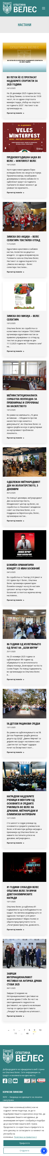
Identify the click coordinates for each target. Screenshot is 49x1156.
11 (16, 1033)
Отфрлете (24, 1150)
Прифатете (24, 1143)
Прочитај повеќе (14, 113)
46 (27, 1033)
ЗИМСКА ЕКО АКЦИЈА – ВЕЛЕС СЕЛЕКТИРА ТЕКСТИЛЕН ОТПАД (23, 238)
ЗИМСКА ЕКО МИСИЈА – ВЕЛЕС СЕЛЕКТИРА (23, 317)
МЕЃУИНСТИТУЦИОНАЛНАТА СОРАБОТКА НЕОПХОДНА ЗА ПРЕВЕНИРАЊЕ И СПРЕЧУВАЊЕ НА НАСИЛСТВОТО (23, 400)
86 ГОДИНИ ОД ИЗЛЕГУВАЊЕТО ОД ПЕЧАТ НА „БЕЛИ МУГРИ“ (24, 646)
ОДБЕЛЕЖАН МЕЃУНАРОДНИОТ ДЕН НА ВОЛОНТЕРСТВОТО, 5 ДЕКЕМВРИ (23, 485)
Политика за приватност (25, 1137)
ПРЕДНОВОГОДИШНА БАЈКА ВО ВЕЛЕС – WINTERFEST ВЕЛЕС (24, 159)
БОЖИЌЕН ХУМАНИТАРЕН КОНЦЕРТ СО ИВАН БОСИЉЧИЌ (23, 566)
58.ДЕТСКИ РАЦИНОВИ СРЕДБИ (23, 723)
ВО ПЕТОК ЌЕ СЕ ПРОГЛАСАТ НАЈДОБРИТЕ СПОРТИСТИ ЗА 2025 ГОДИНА (22, 80)
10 (40, 1030)
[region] (24, 1129)
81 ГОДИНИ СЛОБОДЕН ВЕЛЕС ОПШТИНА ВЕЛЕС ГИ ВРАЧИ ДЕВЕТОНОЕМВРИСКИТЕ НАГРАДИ (23, 892)
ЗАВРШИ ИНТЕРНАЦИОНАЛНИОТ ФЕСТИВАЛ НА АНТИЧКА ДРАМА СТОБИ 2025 (24, 979)
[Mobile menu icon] (43, 8)
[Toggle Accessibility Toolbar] (44, 1151)
